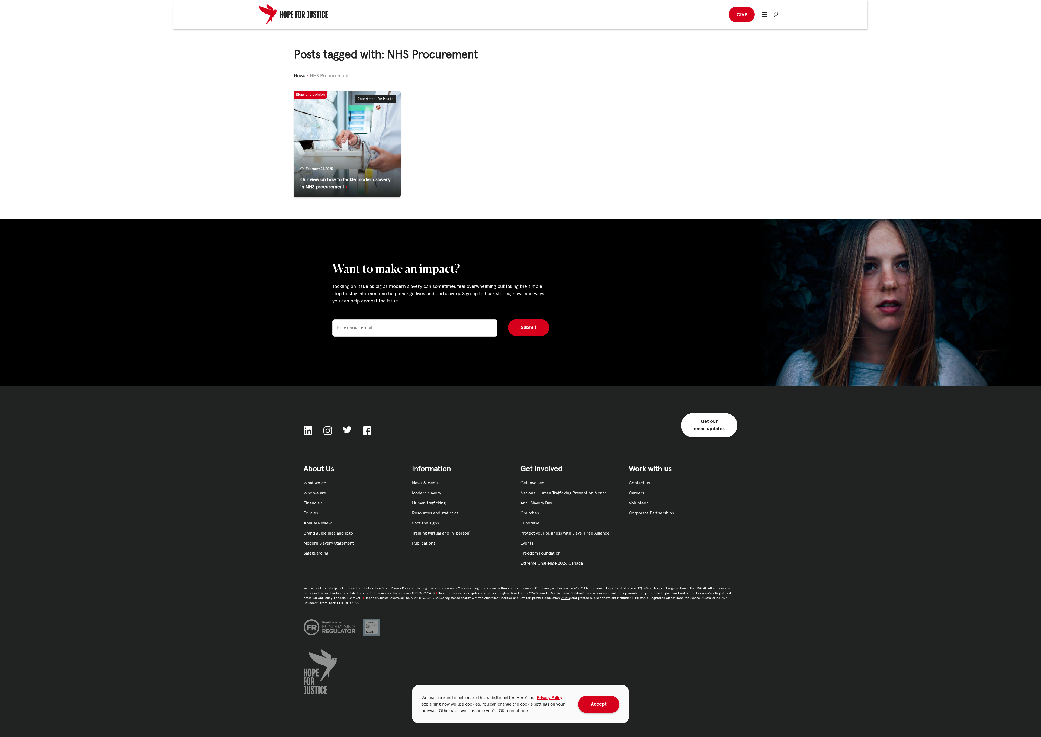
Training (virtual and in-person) (441, 533)
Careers (636, 493)
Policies (311, 513)
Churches (529, 513)
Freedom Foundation (540, 553)
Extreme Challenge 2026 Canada (551, 563)
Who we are (315, 493)
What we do (315, 483)
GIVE (742, 14)
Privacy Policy (549, 698)
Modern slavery (426, 493)
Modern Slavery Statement (329, 543)
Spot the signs (425, 523)
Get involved (532, 483)
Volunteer (638, 503)
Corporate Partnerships (651, 513)
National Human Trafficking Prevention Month (563, 493)
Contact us (639, 483)
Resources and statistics (435, 513)
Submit (528, 327)
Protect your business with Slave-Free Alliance (564, 533)
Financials (313, 503)
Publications (423, 543)
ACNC (565, 598)
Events (526, 543)
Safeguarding (316, 553)
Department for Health (375, 99)
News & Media (425, 483)
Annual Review (318, 523)
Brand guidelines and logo (328, 533)
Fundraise (529, 523)
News (299, 75)
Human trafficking (429, 503)
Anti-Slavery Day (536, 503)
